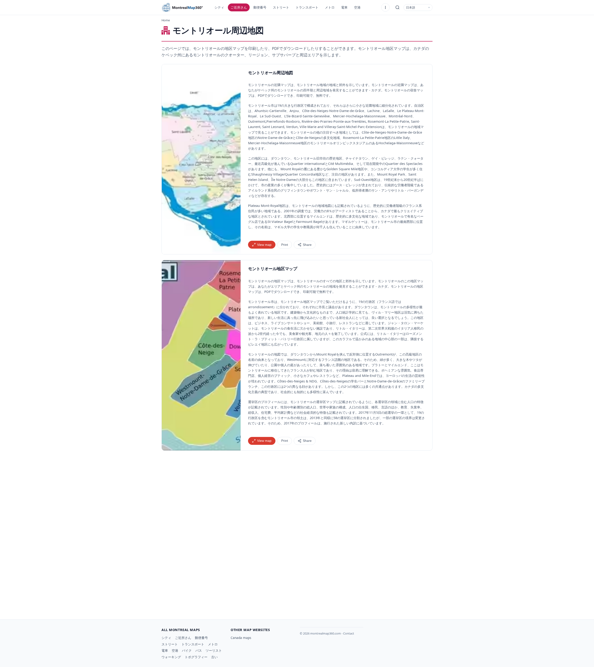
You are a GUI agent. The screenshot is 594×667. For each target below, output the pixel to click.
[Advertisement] (297, 496)
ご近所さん (239, 7)
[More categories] (385, 7)
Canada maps (241, 637)
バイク (187, 650)
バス (198, 650)
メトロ (330, 7)
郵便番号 (259, 7)
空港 (357, 7)
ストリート (281, 7)
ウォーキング (171, 657)
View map (264, 245)
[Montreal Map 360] (184, 7)
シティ (219, 7)
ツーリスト (214, 650)
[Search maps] (397, 7)
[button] (201, 159)
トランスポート (307, 7)
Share (307, 245)
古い (214, 657)
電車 (344, 7)
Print (284, 245)
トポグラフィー (196, 657)
